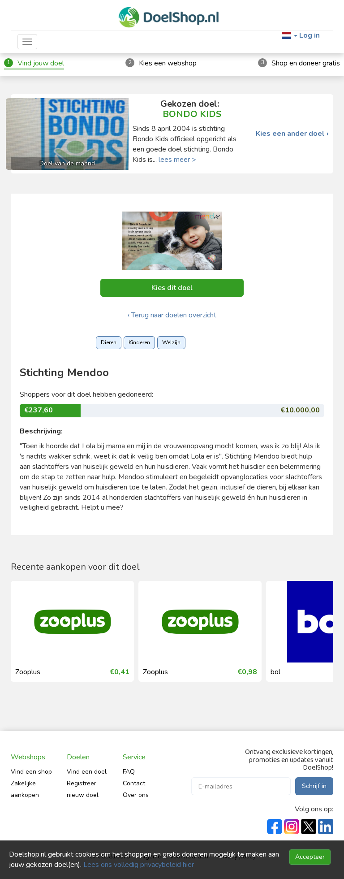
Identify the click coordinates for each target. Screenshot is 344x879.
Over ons (136, 795)
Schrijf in (314, 786)
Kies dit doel (172, 288)
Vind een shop (31, 771)
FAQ (129, 771)
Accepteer (310, 857)
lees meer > (177, 160)
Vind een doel (87, 771)
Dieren (108, 342)
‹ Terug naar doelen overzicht (172, 315)
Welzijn (171, 342)
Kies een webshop (168, 63)
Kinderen (139, 342)
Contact (134, 783)
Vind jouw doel (40, 63)
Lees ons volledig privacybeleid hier (138, 865)
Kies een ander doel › (292, 134)
